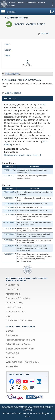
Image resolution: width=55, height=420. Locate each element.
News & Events (13, 289)
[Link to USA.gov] (16, 396)
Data (8, 316)
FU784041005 (9, 228)
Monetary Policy (13, 294)
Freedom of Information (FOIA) (20, 340)
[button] (4, 4)
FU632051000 (12, 74)
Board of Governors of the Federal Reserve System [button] (27, 4)
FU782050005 (9, 214)
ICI (21, 120)
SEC (43, 104)
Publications (12, 335)
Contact (9, 331)
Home (7, 44)
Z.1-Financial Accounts (17, 18)
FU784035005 (9, 223)
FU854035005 (9, 240)
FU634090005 (9, 204)
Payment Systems (14, 307)
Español (10, 357)
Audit (31, 349)
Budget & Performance (17, 349)
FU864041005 (9, 246)
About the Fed (12, 285)
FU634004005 (9, 198)
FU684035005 (9, 207)
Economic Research (15, 311)
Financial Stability (14, 302)
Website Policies (14, 362)
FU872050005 (9, 254)
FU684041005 (9, 211)
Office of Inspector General (18, 344)
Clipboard (45, 33)
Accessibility (12, 366)
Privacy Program (31, 362)
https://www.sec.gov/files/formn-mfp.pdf (22, 155)
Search (8, 50)
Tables (7, 55)
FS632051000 (9, 176)
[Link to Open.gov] (35, 396)
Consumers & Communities (19, 320)
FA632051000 (9, 170)
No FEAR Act (12, 353)
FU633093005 (9, 192)
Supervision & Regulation (18, 298)
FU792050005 (9, 234)
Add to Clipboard (13, 93)
